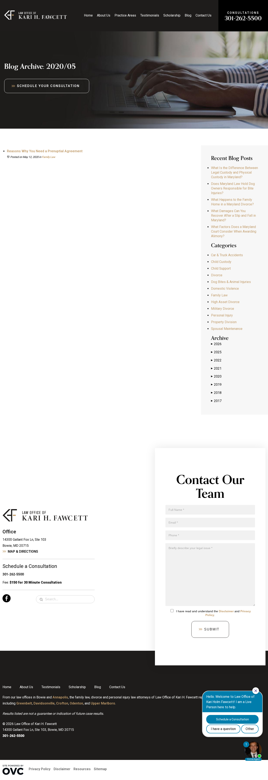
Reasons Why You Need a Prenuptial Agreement (44, 151)
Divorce (216, 275)
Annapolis (60, 697)
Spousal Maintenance (226, 329)
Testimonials (149, 15)
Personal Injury (222, 315)
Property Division (224, 322)
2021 (216, 368)
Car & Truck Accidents (227, 255)
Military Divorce (222, 309)
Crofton (62, 703)
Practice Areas (125, 15)
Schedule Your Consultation (48, 86)
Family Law (48, 157)
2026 (216, 344)
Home (88, 15)
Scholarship (171, 15)
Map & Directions (23, 551)
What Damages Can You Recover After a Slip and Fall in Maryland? (233, 215)
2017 (216, 401)
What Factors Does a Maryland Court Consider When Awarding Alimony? (233, 231)
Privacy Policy (39, 769)
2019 (216, 385)
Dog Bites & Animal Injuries (231, 282)
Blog (188, 15)
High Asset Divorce (225, 302)
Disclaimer (226, 611)
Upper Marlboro (103, 703)
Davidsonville (44, 703)
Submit (211, 629)
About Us (103, 15)
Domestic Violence (225, 289)
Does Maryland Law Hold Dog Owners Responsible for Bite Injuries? (233, 188)
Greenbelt (24, 703)
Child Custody (221, 262)
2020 (216, 376)
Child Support (221, 268)
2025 (216, 352)
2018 (216, 393)
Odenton (76, 703)
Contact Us (203, 15)
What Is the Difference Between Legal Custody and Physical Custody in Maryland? (234, 172)
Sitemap (100, 769)
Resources (82, 769)
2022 (216, 360)
